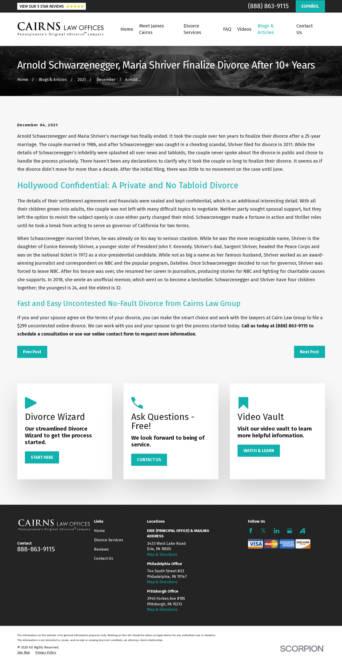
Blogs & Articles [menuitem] (266, 29)
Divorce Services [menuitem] (192, 29)
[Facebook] (250, 530)
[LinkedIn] (276, 530)
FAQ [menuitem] (227, 29)
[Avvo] (302, 530)
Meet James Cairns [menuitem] (151, 29)
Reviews (101, 549)
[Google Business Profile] (289, 530)
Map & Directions (162, 554)
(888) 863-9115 (268, 6)
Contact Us (103, 558)
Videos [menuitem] (244, 29)
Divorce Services (108, 540)
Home (99, 530)
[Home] (60, 29)
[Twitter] (263, 530)
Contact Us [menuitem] (304, 29)
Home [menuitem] (127, 29)
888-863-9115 (36, 549)
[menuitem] (23, 652)
